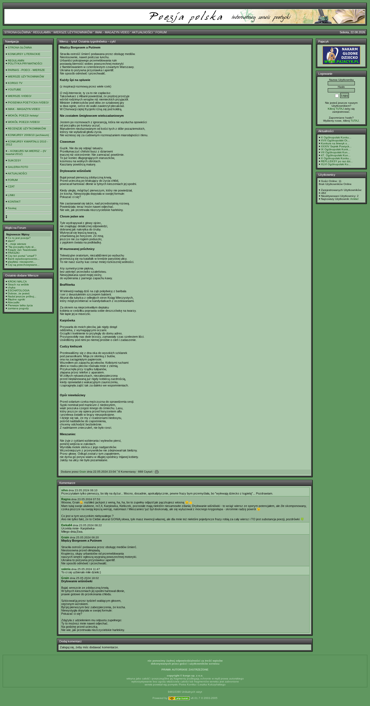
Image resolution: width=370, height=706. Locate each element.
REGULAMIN (42, 32)
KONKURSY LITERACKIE (24, 54)
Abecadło (14, 302)
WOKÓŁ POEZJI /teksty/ (23, 115)
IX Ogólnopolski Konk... (335, 149)
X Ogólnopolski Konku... (336, 137)
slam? (11, 240)
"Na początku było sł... (22, 246)
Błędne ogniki (16, 299)
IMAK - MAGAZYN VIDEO (112, 32)
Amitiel (354, 198)
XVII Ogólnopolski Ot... (335, 140)
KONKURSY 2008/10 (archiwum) (28, 135)
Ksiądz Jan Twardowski (22, 249)
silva (64, 490)
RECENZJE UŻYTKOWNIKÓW (27, 128)
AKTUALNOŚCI (142, 32)
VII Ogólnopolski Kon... (335, 152)
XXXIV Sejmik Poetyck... (336, 146)
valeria (65, 569)
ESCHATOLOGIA (19, 290)
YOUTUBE (14, 89)
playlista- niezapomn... (22, 261)
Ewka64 (66, 525)
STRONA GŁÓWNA (17, 32)
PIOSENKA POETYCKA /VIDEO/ (28, 102)
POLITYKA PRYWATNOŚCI (25, 63)
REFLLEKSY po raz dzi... (337, 161)
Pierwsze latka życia (20, 305)
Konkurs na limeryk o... (335, 143)
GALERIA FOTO (18, 166)
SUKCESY (14, 160)
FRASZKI (14, 252)
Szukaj (12, 208)
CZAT (11, 186)
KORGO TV (15, 83)
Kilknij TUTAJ (336, 108)
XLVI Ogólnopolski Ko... (336, 164)
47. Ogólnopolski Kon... (335, 155)
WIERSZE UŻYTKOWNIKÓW (72, 32)
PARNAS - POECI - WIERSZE (26, 70)
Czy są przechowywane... (24, 264)
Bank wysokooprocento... (24, 258)
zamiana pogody (18, 308)
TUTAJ (354, 120)
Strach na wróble (18, 284)
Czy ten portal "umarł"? (22, 255)
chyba (11, 287)
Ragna (65, 499)
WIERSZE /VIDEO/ (19, 96)
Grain (82, 471)
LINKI (11, 195)
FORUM (161, 32)
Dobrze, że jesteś (19, 293)
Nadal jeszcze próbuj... (22, 296)
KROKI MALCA (17, 281)
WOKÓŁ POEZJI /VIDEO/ (24, 122)
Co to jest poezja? (19, 237)
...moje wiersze (17, 243)
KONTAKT (14, 201)
